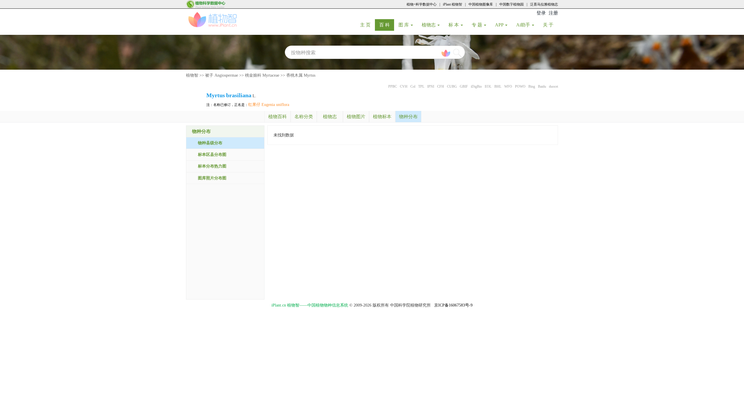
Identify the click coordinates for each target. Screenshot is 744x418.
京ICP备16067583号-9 (453, 305)
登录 (541, 12)
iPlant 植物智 (452, 4)
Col (412, 86)
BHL (497, 86)
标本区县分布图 (212, 154)
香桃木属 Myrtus (300, 75)
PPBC (392, 86)
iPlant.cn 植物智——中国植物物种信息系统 (309, 305)
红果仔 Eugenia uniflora (268, 104)
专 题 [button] (477, 24)
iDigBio (476, 86)
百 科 (386, 24)
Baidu (542, 86)
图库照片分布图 (212, 178)
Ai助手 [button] (523, 24)
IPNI (430, 86)
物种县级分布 (210, 143)
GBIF (464, 86)
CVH (403, 86)
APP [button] (500, 24)
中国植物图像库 (480, 4)
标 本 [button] (454, 24)
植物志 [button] (429, 24)
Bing (531, 86)
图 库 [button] (404, 24)
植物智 (192, 75)
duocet (553, 86)
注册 (553, 12)
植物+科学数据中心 (422, 4)
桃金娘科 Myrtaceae (262, 75)
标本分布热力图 (212, 166)
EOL (488, 86)
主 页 (367, 24)
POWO (520, 86)
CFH (440, 86)
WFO (508, 86)
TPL (421, 86)
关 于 (550, 24)
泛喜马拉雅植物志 (544, 4)
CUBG (452, 86)
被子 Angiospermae (221, 75)
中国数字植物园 (511, 4)
